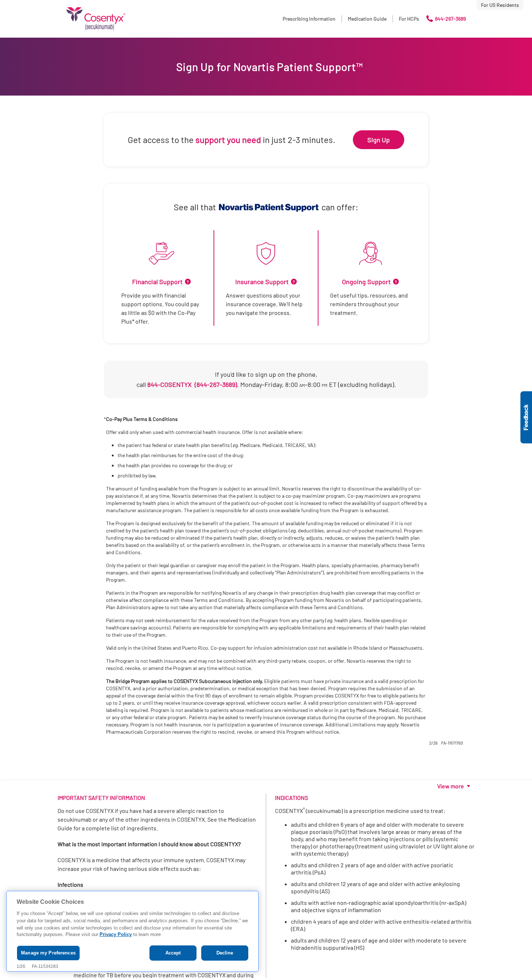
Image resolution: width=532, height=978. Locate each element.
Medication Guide (367, 19)
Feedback (526, 417)
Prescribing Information (309, 19)
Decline (224, 953)
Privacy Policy (116, 934)
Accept (173, 953)
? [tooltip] (188, 281)
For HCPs (409, 19)
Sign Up (378, 140)
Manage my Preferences (48, 953)
